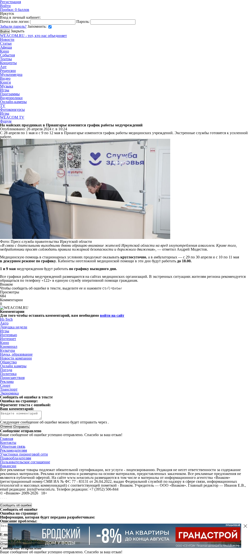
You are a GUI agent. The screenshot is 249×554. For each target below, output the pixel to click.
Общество (8, 362)
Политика (8, 374)
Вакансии (8, 466)
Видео (5, 78)
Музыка (6, 86)
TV (2, 106)
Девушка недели (13, 327)
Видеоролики (11, 98)
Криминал (8, 346)
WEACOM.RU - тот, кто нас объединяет (33, 36)
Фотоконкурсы (12, 109)
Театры (6, 59)
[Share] (2, 498)
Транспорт (9, 389)
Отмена (6, 426)
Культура (7, 350)
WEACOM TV (12, 117)
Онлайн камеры (13, 366)
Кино (4, 51)
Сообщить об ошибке (15, 505)
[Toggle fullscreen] (4, 498)
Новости (7, 39)
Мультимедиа (11, 74)
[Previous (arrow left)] (0, 502)
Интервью (8, 335)
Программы (10, 94)
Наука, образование (16, 354)
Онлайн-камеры (13, 102)
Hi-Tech (6, 319)
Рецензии (8, 71)
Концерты (8, 63)
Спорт (5, 385)
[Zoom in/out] (6, 498)
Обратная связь (12, 446)
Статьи (6, 43)
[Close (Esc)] (0, 498)
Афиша (6, 47)
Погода (6, 370)
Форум (5, 121)
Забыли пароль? (13, 26)
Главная (6, 439)
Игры (4, 90)
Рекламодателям (13, 450)
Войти (5, 6)
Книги (5, 82)
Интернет (8, 339)
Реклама (7, 381)
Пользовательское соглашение (25, 462)
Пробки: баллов (14, 10)
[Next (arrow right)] (2, 502)
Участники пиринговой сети (24, 454)
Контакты (8, 442)
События (7, 55)
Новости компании (16, 358)
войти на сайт (112, 315)
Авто (4, 323)
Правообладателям (15, 458)
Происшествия (12, 378)
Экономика (9, 393)
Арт (3, 67)
